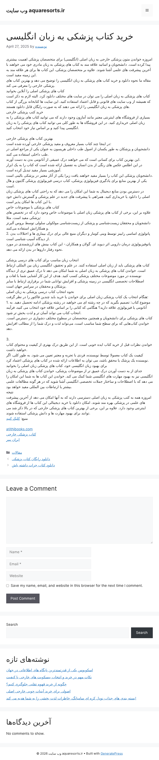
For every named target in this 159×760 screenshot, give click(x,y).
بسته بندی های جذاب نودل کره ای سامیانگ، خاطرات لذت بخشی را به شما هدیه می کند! (71, 698)
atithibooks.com (19, 429)
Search (12, 624)
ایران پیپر (13, 440)
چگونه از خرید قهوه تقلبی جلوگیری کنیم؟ (36, 684)
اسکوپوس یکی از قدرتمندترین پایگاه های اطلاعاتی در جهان (49, 670)
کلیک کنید (13, 418)
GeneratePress (112, 753)
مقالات (17, 452)
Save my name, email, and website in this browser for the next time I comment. (77, 585)
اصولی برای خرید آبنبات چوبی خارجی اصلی (38, 691)
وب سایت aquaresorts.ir (35, 10)
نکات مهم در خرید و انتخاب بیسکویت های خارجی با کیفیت (49, 677)
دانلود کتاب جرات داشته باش (33, 465)
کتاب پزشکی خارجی (21, 434)
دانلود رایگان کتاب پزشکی (31, 459)
